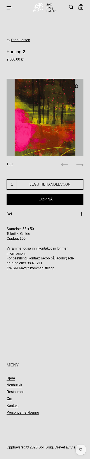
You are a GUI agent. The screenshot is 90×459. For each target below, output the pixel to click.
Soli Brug (45, 447)
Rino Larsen (20, 40)
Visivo (75, 447)
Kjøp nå (45, 199)
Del (9, 214)
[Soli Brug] (45, 7)
